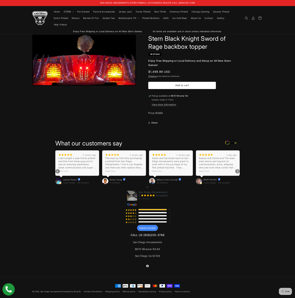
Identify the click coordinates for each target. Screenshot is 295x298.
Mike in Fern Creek (167, 179)
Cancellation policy (147, 291)
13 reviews (162, 182)
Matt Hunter (210, 179)
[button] (68, 11)
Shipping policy (112, 291)
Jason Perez (70, 179)
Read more (63, 171)
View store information (164, 104)
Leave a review (147, 227)
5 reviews (115, 182)
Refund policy (129, 291)
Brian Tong (116, 179)
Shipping (152, 76)
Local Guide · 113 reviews (217, 182)
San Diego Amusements (51, 291)
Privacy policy (165, 291)
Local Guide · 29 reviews (76, 182)
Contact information (93, 291)
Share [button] (154, 122)
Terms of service (182, 291)
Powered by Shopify (72, 291)
